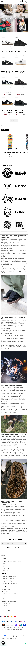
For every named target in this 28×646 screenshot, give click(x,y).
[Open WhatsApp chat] (3, 643)
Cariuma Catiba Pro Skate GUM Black (7, 111)
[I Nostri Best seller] (20, 173)
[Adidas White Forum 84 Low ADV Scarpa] (20, 62)
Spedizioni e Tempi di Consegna (9, 601)
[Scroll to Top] (25, 638)
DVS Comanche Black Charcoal (20, 91)
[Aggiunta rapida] (16, 148)
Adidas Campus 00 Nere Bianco (7, 91)
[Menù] (2, 2)
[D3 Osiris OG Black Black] (20, 42)
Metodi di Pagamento (6, 608)
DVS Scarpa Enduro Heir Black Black (20, 111)
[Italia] (8, 616)
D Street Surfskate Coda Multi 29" (10, 153)
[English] (15, 616)
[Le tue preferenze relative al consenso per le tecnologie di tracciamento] (25, 643)
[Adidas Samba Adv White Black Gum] (7, 42)
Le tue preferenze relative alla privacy (15, 635)
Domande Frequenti (6, 610)
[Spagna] (11, 616)
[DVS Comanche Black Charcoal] (20, 82)
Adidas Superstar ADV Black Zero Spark (7, 72)
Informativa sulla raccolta (9, 638)
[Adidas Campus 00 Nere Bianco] (7, 82)
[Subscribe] (25, 543)
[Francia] (1, 616)
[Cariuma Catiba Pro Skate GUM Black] (7, 102)
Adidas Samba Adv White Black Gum (7, 52)
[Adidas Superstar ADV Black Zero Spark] (7, 62)
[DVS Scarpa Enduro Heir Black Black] (20, 102)
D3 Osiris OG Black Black (20, 52)
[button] (23, 2)
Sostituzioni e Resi (6, 603)
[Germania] (4, 616)
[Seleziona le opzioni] (11, 47)
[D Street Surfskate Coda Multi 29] (10, 142)
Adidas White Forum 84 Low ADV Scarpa (20, 72)
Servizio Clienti (5, 605)
